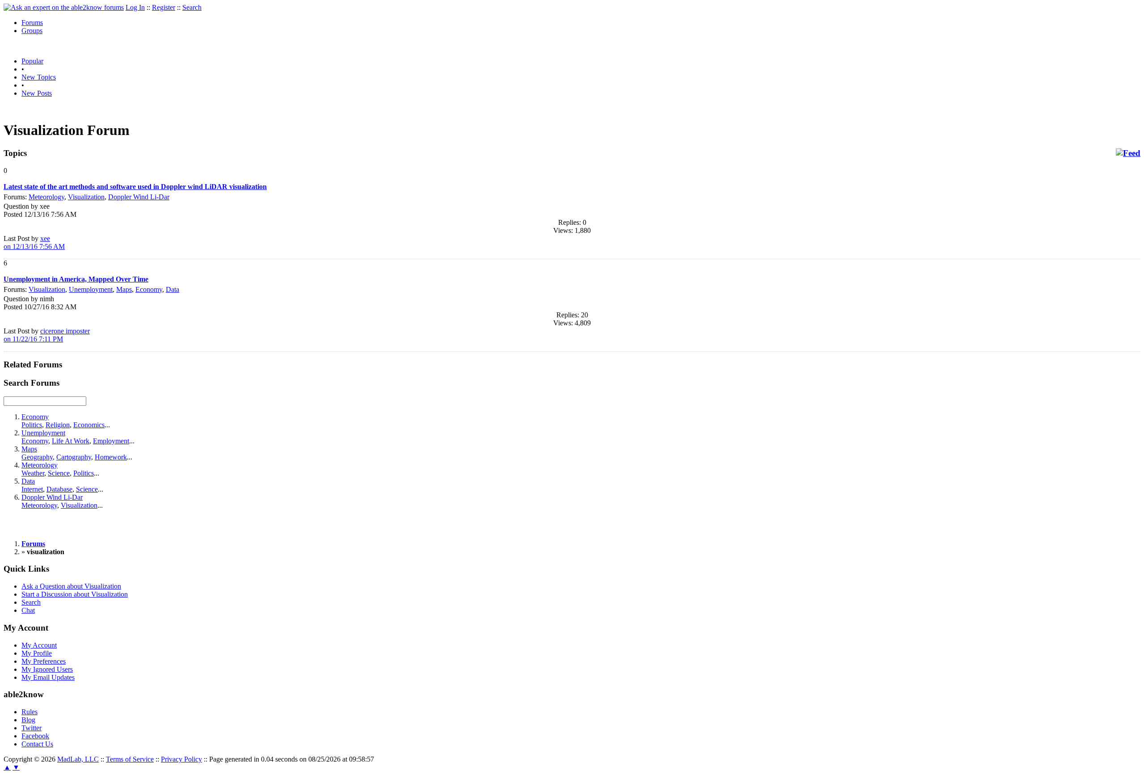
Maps (124, 289)
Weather (32, 473)
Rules (29, 712)
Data (172, 289)
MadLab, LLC (78, 759)
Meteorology (46, 197)
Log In (135, 7)
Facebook (35, 736)
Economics (89, 425)
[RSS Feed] (1128, 153)
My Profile (36, 653)
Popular (32, 61)
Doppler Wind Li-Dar (138, 197)
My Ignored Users (47, 669)
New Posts (36, 93)
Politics (31, 425)
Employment (111, 441)
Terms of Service (130, 759)
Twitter (31, 728)
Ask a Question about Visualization (71, 586)
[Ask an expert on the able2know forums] (64, 7)
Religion (58, 425)
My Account (39, 645)
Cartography (73, 457)
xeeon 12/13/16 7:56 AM (34, 242)
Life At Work (70, 441)
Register (163, 7)
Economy (148, 289)
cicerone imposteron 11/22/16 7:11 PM (47, 335)
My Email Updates (48, 677)
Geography (37, 457)
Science (59, 473)
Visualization (86, 197)
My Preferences (43, 661)
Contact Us (37, 744)
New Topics (38, 77)
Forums (32, 22)
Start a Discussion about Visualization (74, 594)
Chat (28, 610)
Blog (28, 720)
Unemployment (91, 289)
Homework (111, 457)
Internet (32, 489)
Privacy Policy (181, 759)
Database (59, 489)
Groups (31, 30)
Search (192, 7)
